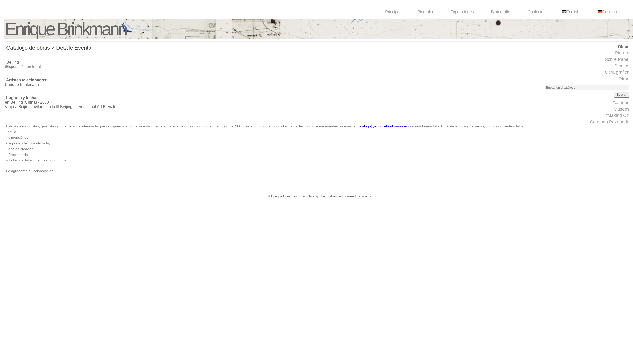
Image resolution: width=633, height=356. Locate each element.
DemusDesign (331, 196)
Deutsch (609, 11)
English (572, 11)
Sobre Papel (617, 59)
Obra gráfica (617, 72)
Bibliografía (500, 11)
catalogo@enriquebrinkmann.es (382, 126)
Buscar (621, 94)
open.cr (367, 196)
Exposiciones (462, 11)
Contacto (535, 11)
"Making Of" (617, 115)
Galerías (620, 102)
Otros (623, 78)
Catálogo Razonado (609, 121)
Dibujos (621, 65)
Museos (621, 109)
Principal (392, 11)
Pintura (622, 52)
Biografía (425, 11)
